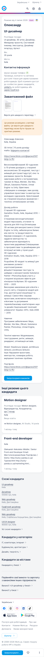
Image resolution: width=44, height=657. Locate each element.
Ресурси (34, 625)
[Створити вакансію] (33, 9)
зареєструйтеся (11, 90)
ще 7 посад (9, 411)
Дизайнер (6, 492)
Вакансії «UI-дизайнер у (16, 585)
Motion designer (15, 400)
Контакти (6, 625)
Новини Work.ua (20, 625)
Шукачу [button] (7, 635)
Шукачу (35, 2)
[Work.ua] (4, 8)
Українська (7, 602)
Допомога (6, 629)
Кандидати (10, 565)
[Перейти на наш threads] (10, 608)
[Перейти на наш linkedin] (23, 608)
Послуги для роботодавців (14, 622)
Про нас (32, 622)
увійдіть (8, 87)
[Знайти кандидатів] (27, 9)
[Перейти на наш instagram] (17, 608)
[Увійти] (39, 9)
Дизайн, (10, 552)
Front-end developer (18, 438)
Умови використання (23, 629)
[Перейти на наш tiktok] (30, 608)
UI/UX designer (8, 522)
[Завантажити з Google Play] (28, 615)
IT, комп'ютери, (13, 542)
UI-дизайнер (7, 484)
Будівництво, (14, 547)
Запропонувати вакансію (13, 653)
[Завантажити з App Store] (10, 615)
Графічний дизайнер (11, 507)
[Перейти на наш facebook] (4, 608)
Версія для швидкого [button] (19, 115)
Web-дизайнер (8, 499)
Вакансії (9, 590)
